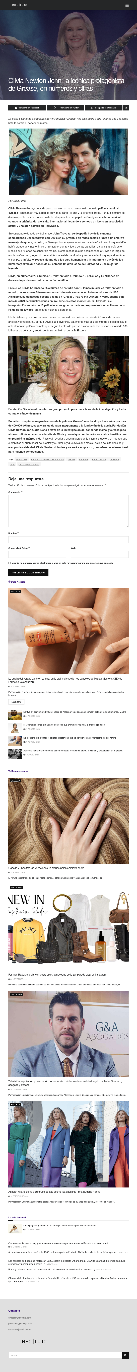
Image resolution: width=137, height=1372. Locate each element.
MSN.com (80, 330)
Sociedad (16, 994)
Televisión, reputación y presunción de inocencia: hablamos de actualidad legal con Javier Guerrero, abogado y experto (65, 1083)
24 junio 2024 (33, 1281)
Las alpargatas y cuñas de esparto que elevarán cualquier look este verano (59, 1225)
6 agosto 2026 (32, 755)
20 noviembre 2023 (19, 979)
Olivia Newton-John (29, 464)
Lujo (12, 464)
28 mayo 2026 (51, 1264)
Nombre (13, 533)
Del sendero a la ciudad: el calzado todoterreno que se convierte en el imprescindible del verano (69, 737)
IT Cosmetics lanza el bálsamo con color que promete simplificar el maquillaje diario (64, 724)
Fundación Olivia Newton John (47, 459)
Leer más (18, 701)
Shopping (16, 887)
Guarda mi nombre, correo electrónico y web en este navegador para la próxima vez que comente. (62, 562)
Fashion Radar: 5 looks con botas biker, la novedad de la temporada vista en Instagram (57, 974)
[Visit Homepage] (19, 5)
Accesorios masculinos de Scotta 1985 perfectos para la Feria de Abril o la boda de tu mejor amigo (60, 1252)
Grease (71, 459)
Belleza (15, 591)
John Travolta (99, 459)
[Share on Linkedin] (126, 107)
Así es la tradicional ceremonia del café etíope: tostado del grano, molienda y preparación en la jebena (72, 750)
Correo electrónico (19, 548)
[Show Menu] (127, 5)
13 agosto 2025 (17, 872)
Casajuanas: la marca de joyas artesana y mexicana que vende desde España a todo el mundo (58, 1243)
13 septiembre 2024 (19, 1196)
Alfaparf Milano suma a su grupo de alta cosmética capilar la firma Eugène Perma (54, 1192)
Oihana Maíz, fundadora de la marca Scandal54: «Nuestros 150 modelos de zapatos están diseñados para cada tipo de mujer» (67, 1279)
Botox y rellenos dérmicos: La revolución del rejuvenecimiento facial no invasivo (50, 1269)
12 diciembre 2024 (18, 1247)
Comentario (15, 492)
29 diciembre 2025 (18, 1089)
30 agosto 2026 (17, 686)
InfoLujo (83, 459)
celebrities (21, 459)
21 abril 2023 (122, 1252)
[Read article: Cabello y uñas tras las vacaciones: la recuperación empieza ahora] (68, 821)
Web (73, 548)
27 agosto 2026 (32, 729)
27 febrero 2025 (103, 1270)
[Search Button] (125, 1355)
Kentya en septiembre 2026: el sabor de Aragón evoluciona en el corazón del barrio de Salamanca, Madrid (74, 711)
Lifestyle (114, 459)
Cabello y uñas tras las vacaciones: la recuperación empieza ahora (46, 868)
